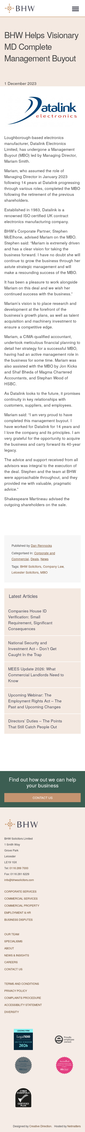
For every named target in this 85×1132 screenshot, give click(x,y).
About (9, 948)
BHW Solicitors (30, 566)
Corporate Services (20, 891)
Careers (11, 962)
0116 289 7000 (19, 868)
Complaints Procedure (22, 998)
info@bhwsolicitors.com (19, 880)
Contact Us (13, 969)
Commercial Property (21, 905)
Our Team (11, 934)
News (45, 559)
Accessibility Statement (23, 1005)
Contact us (43, 797)
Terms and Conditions (21, 984)
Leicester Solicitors (25, 572)
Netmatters (74, 1126)
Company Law (53, 566)
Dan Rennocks (41, 545)
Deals (35, 559)
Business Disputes (18, 920)
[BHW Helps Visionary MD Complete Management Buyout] (42, 131)
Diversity (11, 1012)
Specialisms (13, 941)
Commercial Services (21, 898)
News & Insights (16, 955)
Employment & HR (17, 913)
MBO (44, 572)
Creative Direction (40, 1126)
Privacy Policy (15, 991)
